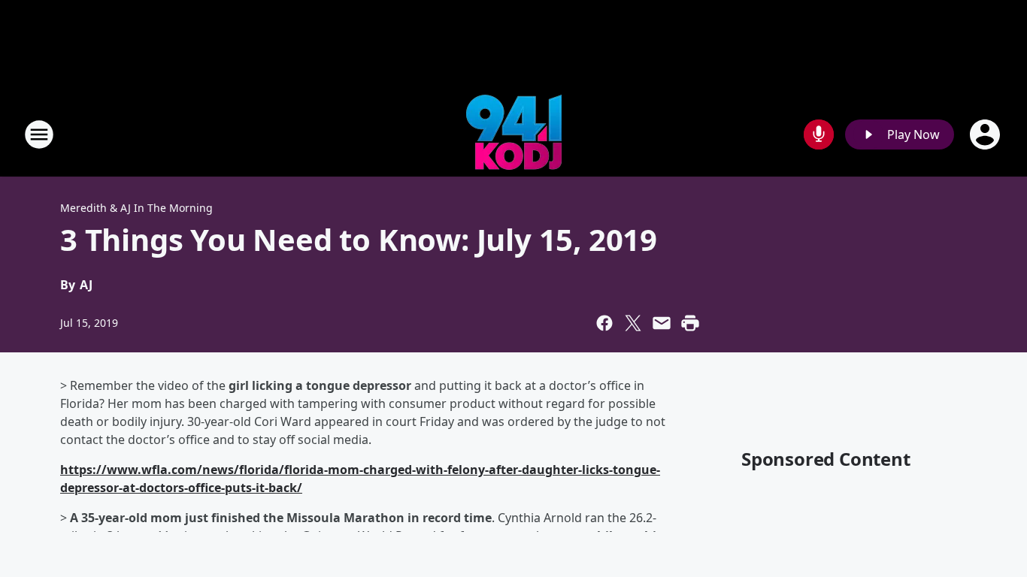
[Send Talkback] (819, 134)
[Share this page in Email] (661, 323)
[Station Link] (514, 134)
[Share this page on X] (633, 323)
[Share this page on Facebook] (604, 323)
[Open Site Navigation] (39, 134)
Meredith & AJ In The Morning (136, 208)
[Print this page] (690, 323)
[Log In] (986, 134)
